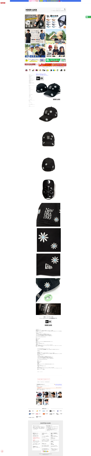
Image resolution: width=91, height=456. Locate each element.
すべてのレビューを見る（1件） (58, 384)
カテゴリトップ (37, 74)
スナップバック (45, 74)
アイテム (41, 74)
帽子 (42, 74)
